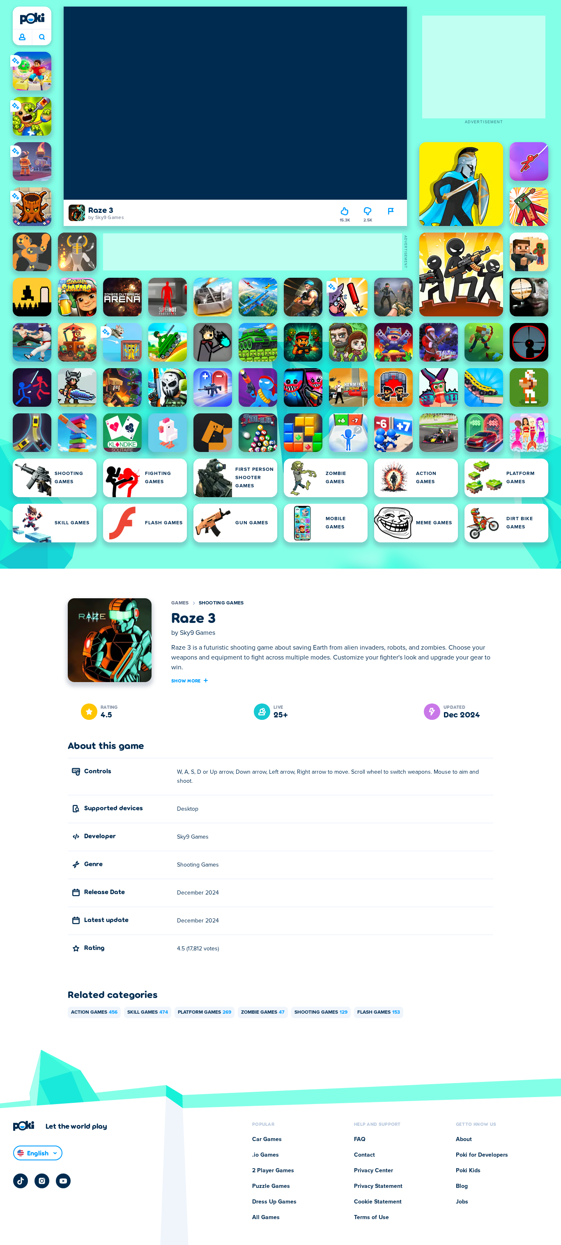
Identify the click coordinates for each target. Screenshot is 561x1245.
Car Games (267, 1139)
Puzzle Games (271, 1186)
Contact (364, 1155)
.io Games (265, 1155)
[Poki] (32, 18)
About (464, 1139)
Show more (186, 680)
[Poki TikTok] (20, 1181)
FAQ (360, 1139)
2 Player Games (273, 1171)
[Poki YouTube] (63, 1181)
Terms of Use (371, 1217)
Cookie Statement (378, 1202)
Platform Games (204, 1012)
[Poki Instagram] (41, 1181)
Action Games (94, 1012)
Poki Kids (468, 1171)
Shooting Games (221, 603)
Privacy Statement (378, 1186)
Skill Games (147, 1012)
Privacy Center (373, 1171)
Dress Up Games (274, 1202)
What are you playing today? (41, 37)
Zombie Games (263, 1012)
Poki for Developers (482, 1155)
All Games (266, 1217)
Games (180, 603)
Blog (462, 1186)
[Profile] (22, 37)
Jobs (462, 1202)
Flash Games (378, 1012)
